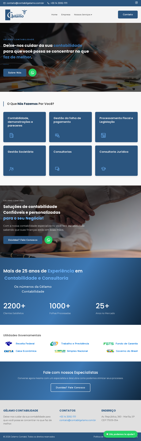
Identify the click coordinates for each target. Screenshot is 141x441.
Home (54, 14)
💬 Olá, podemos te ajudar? (120, 434)
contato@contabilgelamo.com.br (25, 3)
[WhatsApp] (32, 73)
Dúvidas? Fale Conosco (22, 240)
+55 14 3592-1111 (59, 3)
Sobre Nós (14, 72)
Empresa (65, 14)
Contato (128, 14)
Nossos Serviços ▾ (83, 14)
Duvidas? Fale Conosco (70, 387)
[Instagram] (136, 2)
